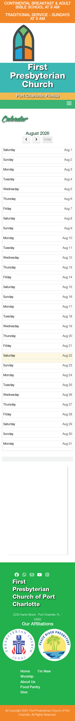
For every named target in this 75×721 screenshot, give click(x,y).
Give (24, 692)
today (47, 139)
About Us (27, 682)
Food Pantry (30, 687)
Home (25, 671)
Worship (26, 677)
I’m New (44, 671)
